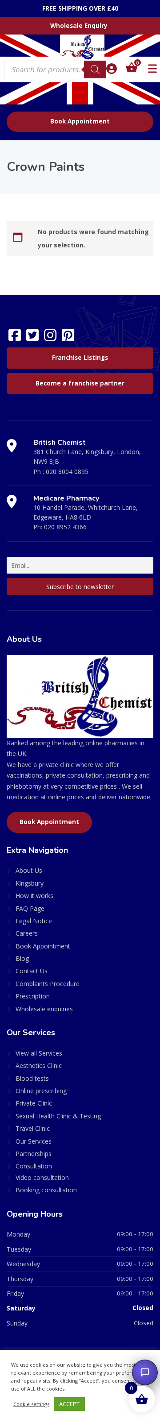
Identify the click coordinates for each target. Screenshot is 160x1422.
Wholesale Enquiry (79, 26)
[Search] (95, 69)
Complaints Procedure (48, 983)
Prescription (33, 996)
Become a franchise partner (80, 383)
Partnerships (34, 1153)
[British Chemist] (80, 47)
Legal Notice (34, 921)
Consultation (34, 1166)
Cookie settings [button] (31, 1404)
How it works (34, 895)
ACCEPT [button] (69, 1404)
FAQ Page (30, 908)
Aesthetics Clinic (39, 1065)
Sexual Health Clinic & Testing (58, 1116)
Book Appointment (80, 121)
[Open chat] (145, 1372)
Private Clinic (34, 1103)
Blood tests (32, 1078)
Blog (22, 958)
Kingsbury (30, 883)
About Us (29, 870)
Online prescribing (41, 1091)
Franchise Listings (80, 358)
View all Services (39, 1053)
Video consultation (42, 1177)
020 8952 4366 (65, 527)
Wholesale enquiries (44, 1009)
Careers (27, 933)
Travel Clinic (33, 1128)
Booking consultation (46, 1190)
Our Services (34, 1141)
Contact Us (32, 971)
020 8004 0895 (67, 471)
